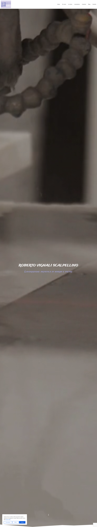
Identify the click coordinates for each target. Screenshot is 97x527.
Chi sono (64, 4)
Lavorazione (77, 4)
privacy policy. (8, 519)
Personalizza (8, 522)
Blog (89, 4)
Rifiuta (15, 522)
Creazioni (84, 4)
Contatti (94, 4)
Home (58, 4)
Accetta (22, 522)
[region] (14, 519)
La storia (70, 4)
